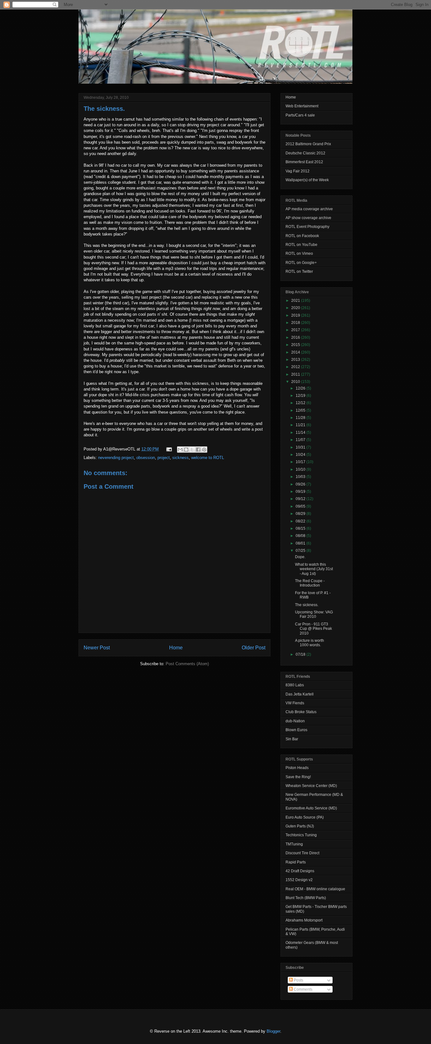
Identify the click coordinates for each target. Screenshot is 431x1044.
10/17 (301, 462)
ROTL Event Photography (307, 226)
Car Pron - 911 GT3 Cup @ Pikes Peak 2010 (313, 628)
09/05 (301, 506)
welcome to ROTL (207, 457)
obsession (145, 457)
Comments (302, 989)
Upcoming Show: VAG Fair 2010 (314, 614)
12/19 (301, 395)
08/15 (301, 528)
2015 (296, 345)
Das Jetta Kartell (300, 694)
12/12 (301, 403)
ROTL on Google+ (301, 262)
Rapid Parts (296, 862)
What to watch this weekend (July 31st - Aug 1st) (314, 569)
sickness (180, 457)
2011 (296, 374)
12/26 (301, 388)
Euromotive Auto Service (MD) (311, 808)
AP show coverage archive (308, 218)
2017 (296, 330)
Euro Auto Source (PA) (305, 817)
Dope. (300, 557)
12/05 (301, 410)
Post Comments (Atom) (187, 663)
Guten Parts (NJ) (300, 826)
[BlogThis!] (186, 449)
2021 (296, 300)
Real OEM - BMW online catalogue (315, 889)
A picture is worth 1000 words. (309, 642)
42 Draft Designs (300, 871)
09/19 (301, 491)
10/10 (301, 469)
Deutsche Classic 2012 (305, 153)
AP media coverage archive (309, 209)
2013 (296, 359)
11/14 (301, 432)
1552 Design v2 (299, 880)
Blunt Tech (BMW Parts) (306, 898)
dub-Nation (295, 721)
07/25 (301, 550)
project (163, 457)
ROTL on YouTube (301, 244)
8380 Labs (295, 685)
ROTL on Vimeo (299, 253)
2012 (296, 367)
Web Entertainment (302, 106)
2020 (296, 308)
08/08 (301, 536)
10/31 (301, 447)
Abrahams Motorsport (304, 920)
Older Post (253, 647)
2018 (296, 322)
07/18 (301, 654)
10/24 (301, 454)
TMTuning (294, 844)
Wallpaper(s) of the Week (307, 180)
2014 (296, 352)
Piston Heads (297, 768)
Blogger (273, 1031)
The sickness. (104, 108)
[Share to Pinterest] (204, 449)
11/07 (301, 440)
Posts (298, 980)
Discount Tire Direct (302, 853)
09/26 (301, 484)
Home (176, 647)
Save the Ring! (298, 777)
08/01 (301, 543)
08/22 (301, 521)
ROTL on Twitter (299, 271)
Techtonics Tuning (301, 835)
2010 (296, 381)
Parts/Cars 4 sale (300, 115)
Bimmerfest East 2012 (304, 162)
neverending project (116, 457)
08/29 (301, 513)
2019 (296, 315)
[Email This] (180, 449)
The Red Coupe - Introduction (310, 583)
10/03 (301, 476)
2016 (296, 337)
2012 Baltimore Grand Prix (308, 144)
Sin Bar (292, 739)
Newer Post (97, 647)
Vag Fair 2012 (298, 171)
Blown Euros (296, 730)
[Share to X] (192, 449)
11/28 (301, 417)
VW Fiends (295, 703)
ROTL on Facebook (302, 236)
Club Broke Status (301, 712)
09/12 (301, 499)
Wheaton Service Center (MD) (311, 786)
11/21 (301, 425)
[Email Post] (168, 449)
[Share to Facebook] (198, 449)
